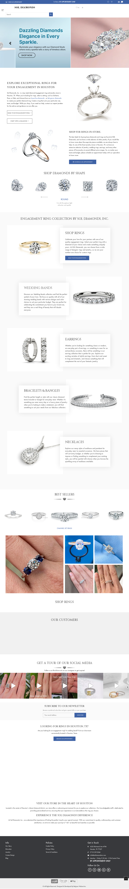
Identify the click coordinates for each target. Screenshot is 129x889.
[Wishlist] (112, 2)
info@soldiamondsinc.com (98, 855)
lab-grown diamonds (54, 98)
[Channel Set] (64, 513)
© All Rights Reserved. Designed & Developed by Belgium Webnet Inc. (64, 886)
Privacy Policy (50, 849)
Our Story (9, 846)
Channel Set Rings (64, 528)
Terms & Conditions (51, 852)
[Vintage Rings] (39, 513)
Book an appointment (15, 2)
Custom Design (10, 855)
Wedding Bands (38, 288)
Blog (7, 858)
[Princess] (88, 184)
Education (9, 849)
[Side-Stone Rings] (116, 513)
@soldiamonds (57, 670)
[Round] (64, 184)
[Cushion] (111, 184)
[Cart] (121, 2)
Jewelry (8, 852)
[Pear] (41, 184)
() (78, 7)
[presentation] (44, 197)
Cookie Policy (50, 846)
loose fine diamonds (38, 98)
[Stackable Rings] (90, 513)
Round (64, 199)
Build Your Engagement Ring (19, 113)
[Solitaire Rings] (13, 513)
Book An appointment (65, 739)
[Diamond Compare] (108, 2)
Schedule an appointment (83, 162)
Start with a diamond (18, 121)
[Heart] (17, 184)
